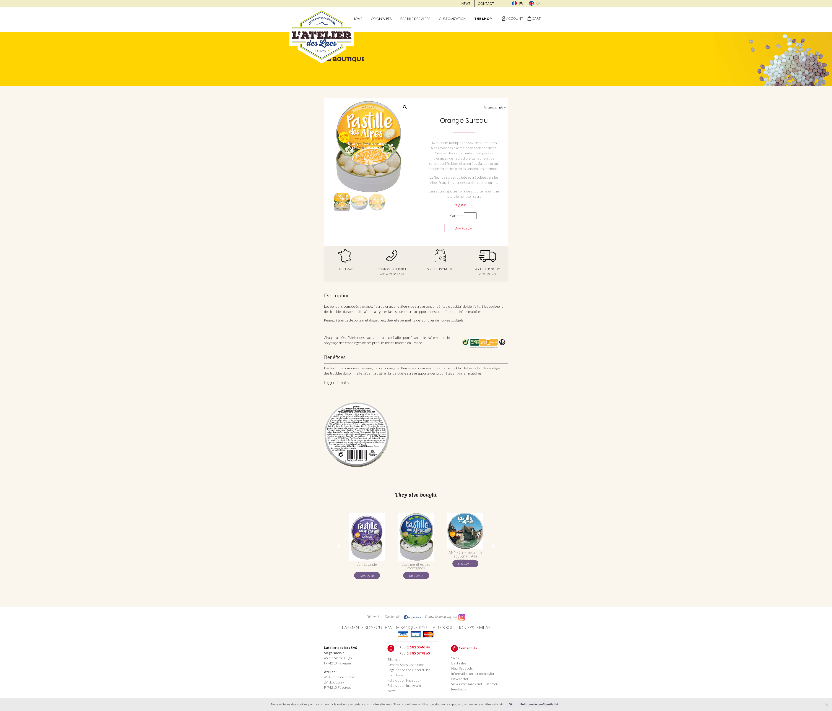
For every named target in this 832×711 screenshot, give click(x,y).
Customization (452, 18)
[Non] (826, 704)
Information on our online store (473, 673)
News (466, 3)
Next (493, 546)
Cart (536, 18)
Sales (455, 658)
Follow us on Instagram (404, 685)
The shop (483, 18)
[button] (405, 107)
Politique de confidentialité (539, 704)
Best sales (458, 663)
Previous (339, 546)
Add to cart (464, 228)
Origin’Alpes (381, 18)
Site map (393, 659)
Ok (511, 704)
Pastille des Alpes (415, 18)
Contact (486, 3)
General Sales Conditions (405, 665)
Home (357, 18)
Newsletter (459, 679)
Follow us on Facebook (404, 680)
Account (514, 18)
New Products (462, 668)
